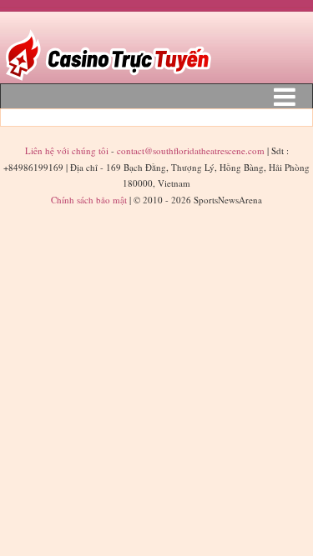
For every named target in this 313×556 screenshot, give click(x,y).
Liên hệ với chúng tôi (68, 150)
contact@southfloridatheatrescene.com (191, 150)
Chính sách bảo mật (89, 199)
